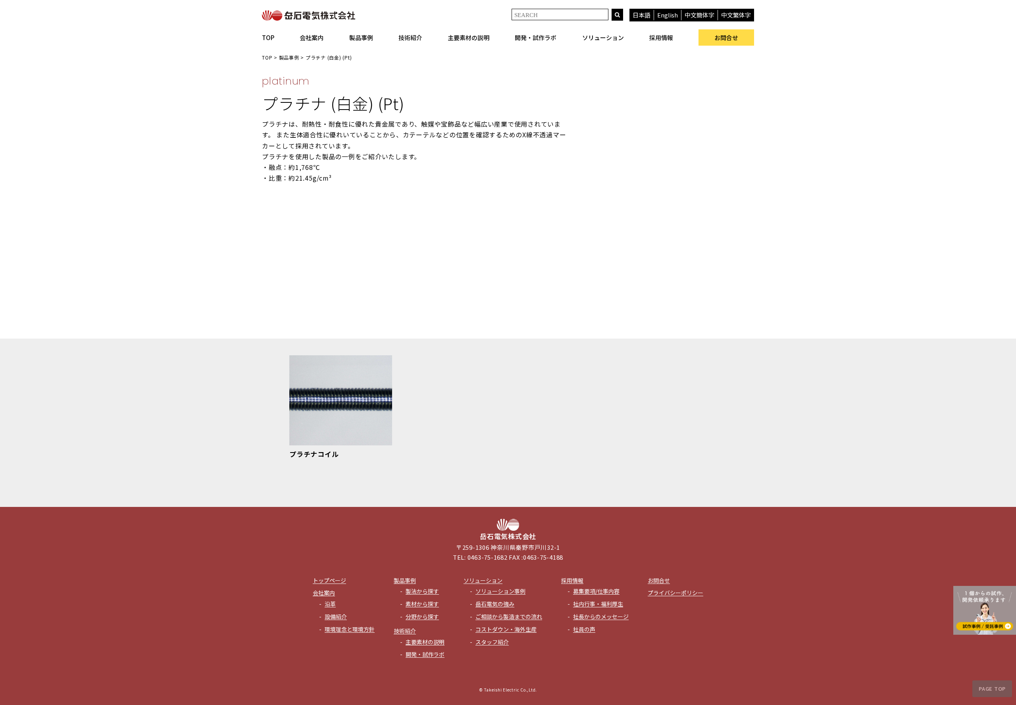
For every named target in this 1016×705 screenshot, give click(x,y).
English (667, 15)
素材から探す (422, 604)
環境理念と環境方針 (350, 629)
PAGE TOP (992, 688)
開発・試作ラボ (535, 37)
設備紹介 (336, 616)
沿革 (330, 604)
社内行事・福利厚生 (598, 604)
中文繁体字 (736, 15)
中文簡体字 (699, 15)
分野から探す (422, 616)
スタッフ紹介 (492, 642)
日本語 (641, 15)
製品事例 (361, 37)
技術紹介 (410, 37)
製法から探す (422, 591)
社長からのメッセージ (601, 616)
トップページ (329, 580)
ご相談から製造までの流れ (508, 616)
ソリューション (603, 37)
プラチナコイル (314, 454)
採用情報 (661, 37)
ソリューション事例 (500, 591)
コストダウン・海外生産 (506, 629)
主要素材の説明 (468, 37)
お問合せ (726, 37)
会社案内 (311, 37)
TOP (268, 37)
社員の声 (584, 629)
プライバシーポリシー (675, 593)
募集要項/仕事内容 (596, 591)
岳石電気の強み (494, 604)
